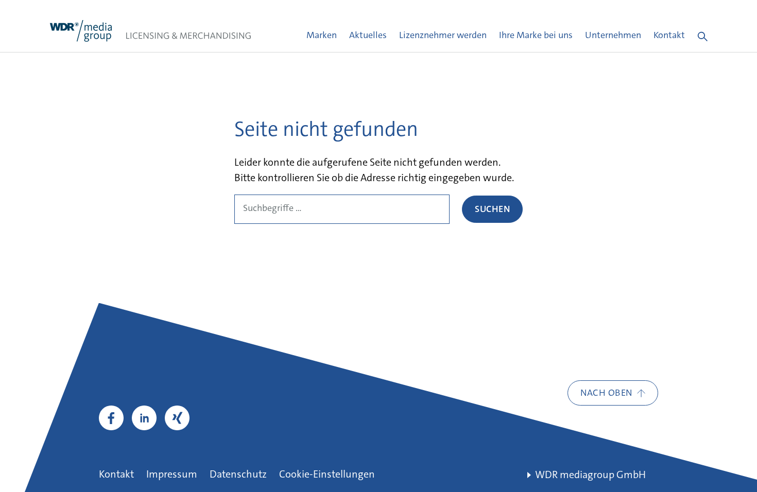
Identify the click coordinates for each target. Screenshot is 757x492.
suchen (492, 210)
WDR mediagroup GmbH (590, 475)
